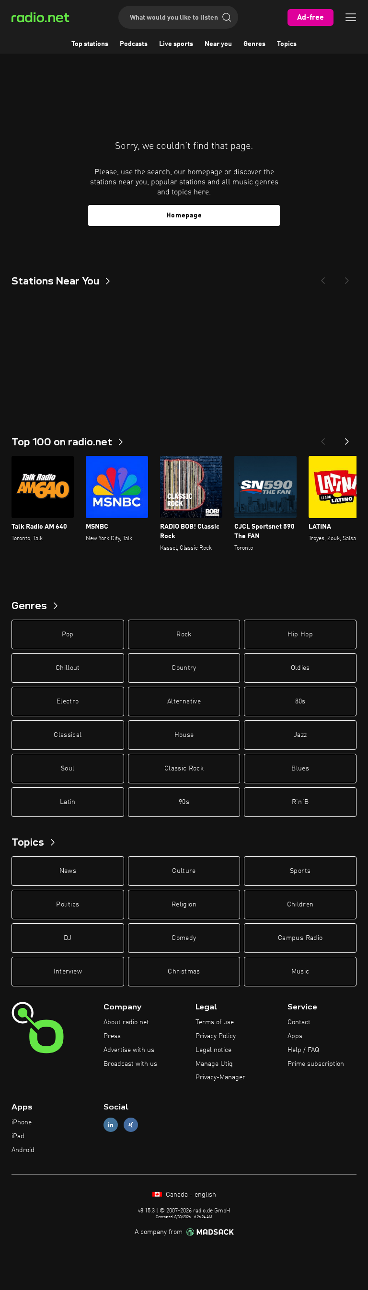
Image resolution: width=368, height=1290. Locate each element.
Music (300, 971)
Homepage (184, 215)
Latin (68, 802)
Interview (68, 971)
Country (184, 668)
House (184, 735)
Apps (295, 1036)
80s (300, 701)
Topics (287, 44)
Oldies (300, 668)
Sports (300, 871)
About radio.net (126, 1022)
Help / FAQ (303, 1050)
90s (184, 802)
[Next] (346, 277)
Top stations (89, 44)
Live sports (176, 44)
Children (300, 904)
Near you (218, 44)
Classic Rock (184, 768)
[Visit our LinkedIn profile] (111, 1125)
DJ (67, 938)
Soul (67, 768)
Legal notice (213, 1050)
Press (112, 1036)
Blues (300, 768)
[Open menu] (350, 17)
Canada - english (190, 1194)
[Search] (226, 17)
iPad (18, 1136)
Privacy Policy (216, 1036)
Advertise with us (129, 1050)
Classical (67, 735)
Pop (68, 634)
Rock (183, 634)
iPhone (22, 1122)
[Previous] (323, 277)
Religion (184, 904)
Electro (68, 701)
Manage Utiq (214, 1064)
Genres (254, 44)
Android (23, 1150)
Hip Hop (300, 634)
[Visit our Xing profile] (131, 1125)
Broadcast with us (130, 1064)
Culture (184, 871)
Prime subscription (316, 1064)
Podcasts (134, 44)
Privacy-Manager (220, 1077)
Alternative (184, 701)
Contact (299, 1022)
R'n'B (300, 802)
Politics (67, 904)
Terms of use (215, 1022)
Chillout (68, 668)
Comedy (184, 938)
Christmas (184, 971)
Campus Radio (300, 938)
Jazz (300, 735)
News (67, 871)
